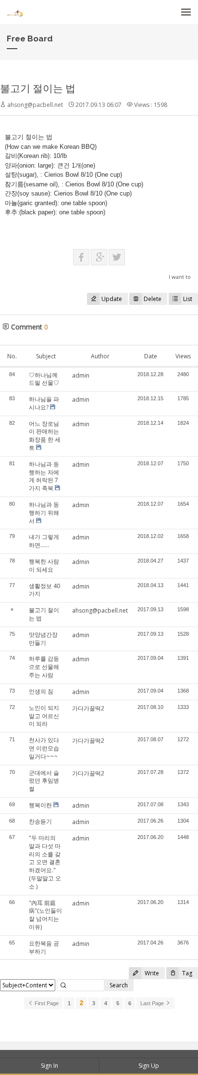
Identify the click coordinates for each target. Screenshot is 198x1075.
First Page (46, 1003)
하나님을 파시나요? (44, 403)
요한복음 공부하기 (44, 947)
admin (80, 375)
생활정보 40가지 (44, 590)
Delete (152, 299)
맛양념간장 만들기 (43, 638)
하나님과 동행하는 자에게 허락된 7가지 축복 (44, 476)
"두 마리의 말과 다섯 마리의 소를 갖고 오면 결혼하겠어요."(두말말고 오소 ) (45, 862)
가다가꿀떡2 (88, 708)
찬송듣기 (40, 821)
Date (150, 356)
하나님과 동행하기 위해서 (44, 512)
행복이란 (40, 805)
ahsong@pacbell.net (100, 610)
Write (151, 973)
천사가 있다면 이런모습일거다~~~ (44, 748)
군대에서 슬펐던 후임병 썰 (44, 781)
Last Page (152, 1003)
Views (183, 356)
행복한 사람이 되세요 (44, 565)
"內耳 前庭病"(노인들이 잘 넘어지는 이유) (45, 915)
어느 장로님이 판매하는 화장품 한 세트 (45, 436)
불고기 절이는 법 (37, 88)
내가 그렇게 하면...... (44, 541)
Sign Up (148, 1066)
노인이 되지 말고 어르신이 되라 (44, 716)
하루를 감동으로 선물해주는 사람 (44, 667)
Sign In (49, 1066)
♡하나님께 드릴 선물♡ (44, 379)
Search (119, 985)
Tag (186, 973)
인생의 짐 (41, 691)
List (187, 299)
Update (111, 299)
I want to (180, 276)
